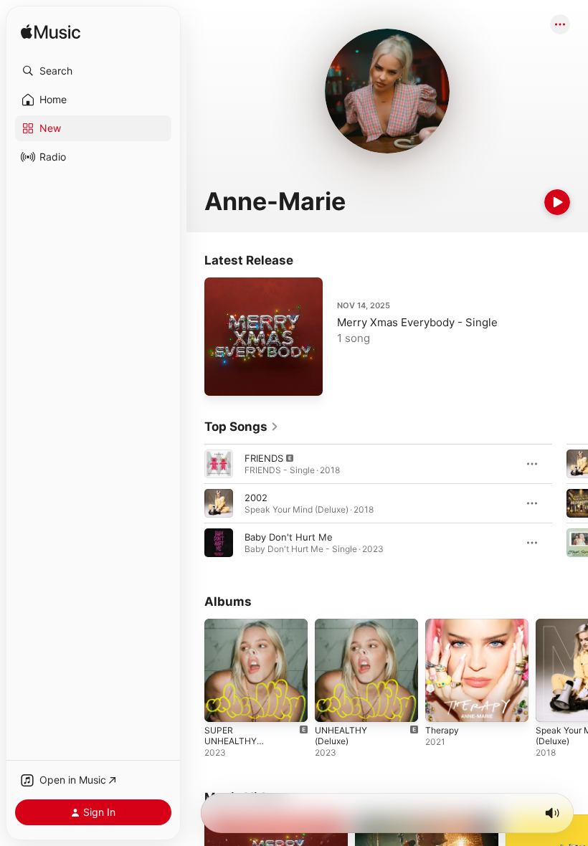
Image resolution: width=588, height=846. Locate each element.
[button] (93, 71)
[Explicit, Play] (218, 464)
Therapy (442, 730)
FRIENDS (264, 458)
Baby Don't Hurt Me (289, 537)
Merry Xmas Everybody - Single (417, 322)
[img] (50, 32)
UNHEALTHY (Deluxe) (341, 735)
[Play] (557, 202)
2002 (256, 497)
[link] (241, 426)
